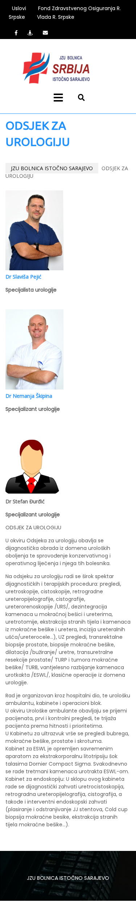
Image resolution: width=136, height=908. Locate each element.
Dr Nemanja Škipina (28, 395)
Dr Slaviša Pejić (23, 276)
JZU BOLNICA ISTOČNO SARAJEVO (52, 168)
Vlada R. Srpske (55, 17)
